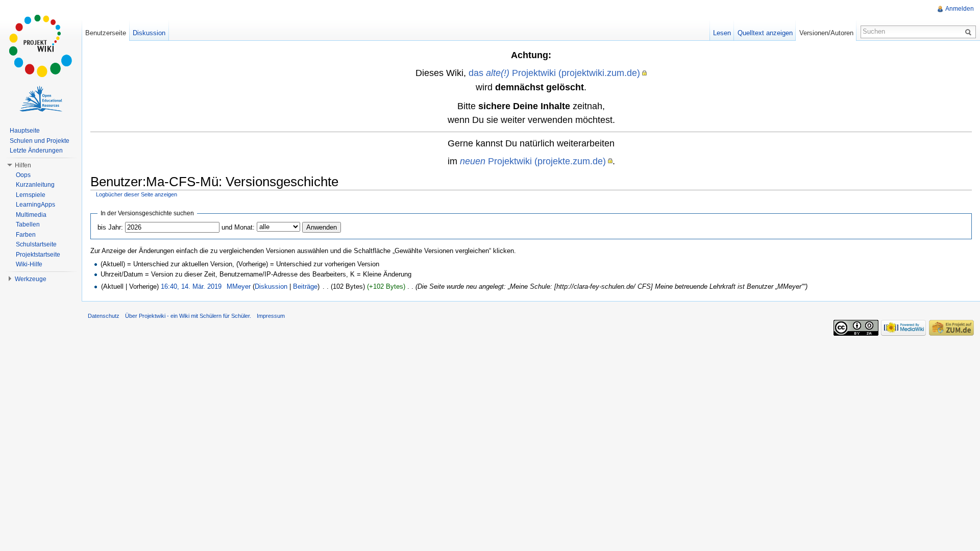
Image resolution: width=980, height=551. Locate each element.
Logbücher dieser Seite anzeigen (136, 194)
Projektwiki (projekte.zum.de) (533, 161)
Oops (23, 175)
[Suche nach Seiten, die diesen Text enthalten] (969, 31)
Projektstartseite (38, 254)
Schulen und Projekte (39, 140)
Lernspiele (30, 194)
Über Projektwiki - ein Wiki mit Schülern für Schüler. (188, 316)
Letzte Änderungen (36, 150)
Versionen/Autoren (826, 33)
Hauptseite (25, 130)
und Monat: (238, 227)
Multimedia (31, 214)
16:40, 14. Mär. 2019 (191, 286)
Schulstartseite (36, 244)
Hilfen (23, 165)
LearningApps (35, 204)
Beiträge (305, 286)
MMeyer (239, 286)
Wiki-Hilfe (29, 264)
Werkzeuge (30, 279)
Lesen (722, 33)
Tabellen (28, 224)
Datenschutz (103, 316)
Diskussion (271, 286)
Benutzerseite (105, 33)
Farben (26, 234)
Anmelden (959, 8)
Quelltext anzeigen (765, 33)
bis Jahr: (110, 227)
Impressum (271, 316)
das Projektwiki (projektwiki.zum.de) (554, 72)
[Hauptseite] (41, 46)
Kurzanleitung (35, 184)
